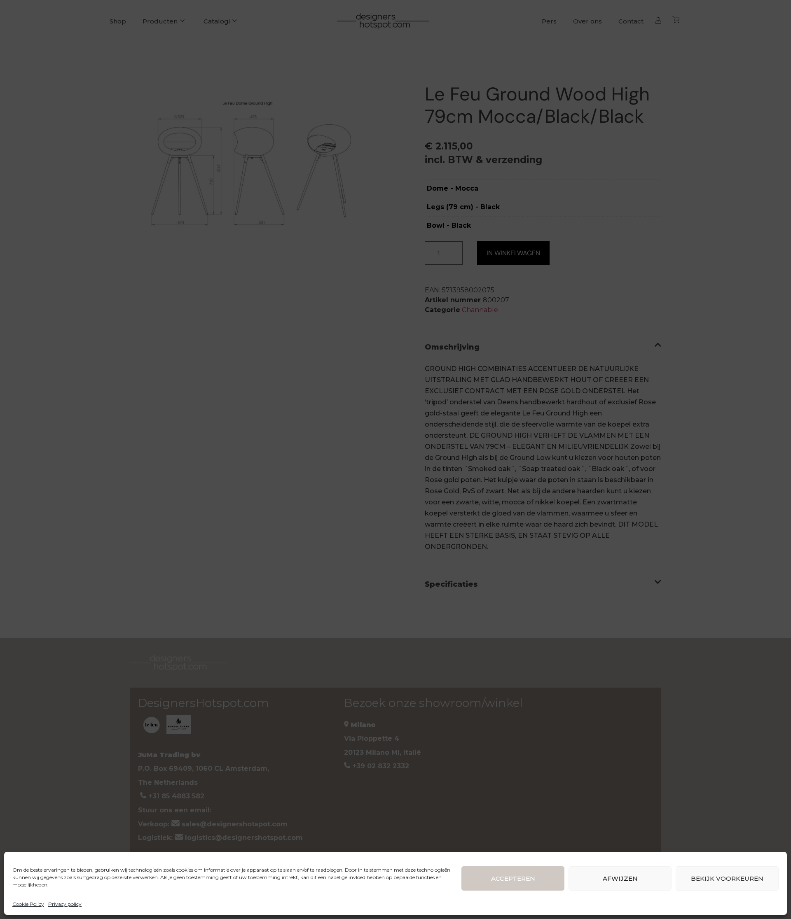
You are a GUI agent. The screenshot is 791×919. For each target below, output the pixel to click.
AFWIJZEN (620, 878)
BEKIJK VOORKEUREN (727, 878)
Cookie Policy (28, 904)
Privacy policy (65, 904)
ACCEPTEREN (513, 878)
